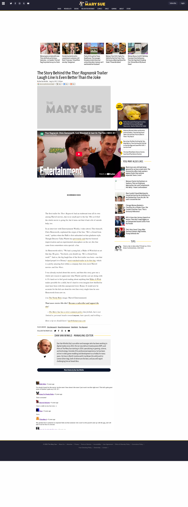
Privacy (76, 444)
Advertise (69, 444)
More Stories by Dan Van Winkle (74, 370)
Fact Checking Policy (85, 447)
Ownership (97, 447)
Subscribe (173, 3)
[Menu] (3, 3)
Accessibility (97, 444)
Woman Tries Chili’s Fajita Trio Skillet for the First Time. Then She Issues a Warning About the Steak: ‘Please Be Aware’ (116, 59)
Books (76, 9)
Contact (104, 447)
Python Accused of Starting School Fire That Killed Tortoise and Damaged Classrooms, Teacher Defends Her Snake (134, 124)
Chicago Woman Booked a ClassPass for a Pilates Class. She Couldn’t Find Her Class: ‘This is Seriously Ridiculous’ (137, 208)
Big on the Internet (87, 9)
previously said (79, 238)
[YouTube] (28, 4)
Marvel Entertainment (64, 327)
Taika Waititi (74, 327)
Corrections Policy (137, 444)
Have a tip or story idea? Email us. (135, 246)
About (121, 9)
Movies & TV (67, 9)
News (59, 9)
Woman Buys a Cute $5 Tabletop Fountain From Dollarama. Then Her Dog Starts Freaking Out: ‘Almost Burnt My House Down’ (138, 60)
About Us (62, 444)
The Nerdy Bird (55, 297)
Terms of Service (86, 444)
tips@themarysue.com (76, 320)
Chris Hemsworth (52, 327)
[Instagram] (19, 4)
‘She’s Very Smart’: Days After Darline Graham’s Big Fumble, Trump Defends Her (136, 231)
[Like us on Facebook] (15, 4)
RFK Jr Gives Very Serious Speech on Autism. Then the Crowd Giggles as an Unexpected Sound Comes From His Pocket (138, 220)
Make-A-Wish (95, 279)
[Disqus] (74, 405)
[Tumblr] (24, 4)
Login (183, 3)
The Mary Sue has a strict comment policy (66, 312)
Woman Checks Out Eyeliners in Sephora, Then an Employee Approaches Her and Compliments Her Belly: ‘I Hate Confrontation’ (137, 184)
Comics (99, 9)
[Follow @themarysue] (11, 4)
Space (107, 9)
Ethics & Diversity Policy (122, 444)
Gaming (114, 9)
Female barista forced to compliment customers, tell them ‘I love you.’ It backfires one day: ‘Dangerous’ (71, 59)
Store (129, 9)
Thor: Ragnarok (83, 327)
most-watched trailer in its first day (82, 260)
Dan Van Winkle (43, 81)
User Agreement (108, 444)
